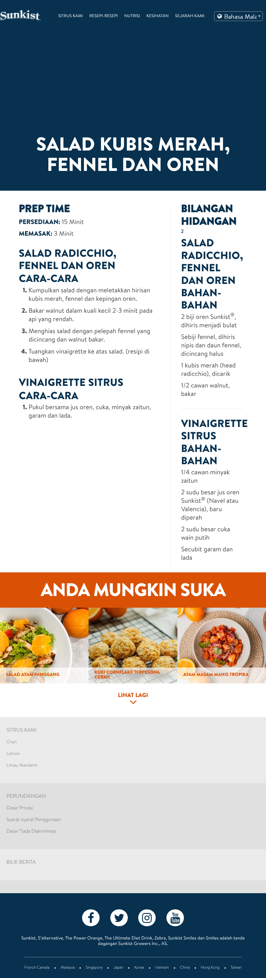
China (185, 968)
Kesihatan (158, 16)
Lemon (13, 754)
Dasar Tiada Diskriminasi (31, 831)
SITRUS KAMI (21, 730)
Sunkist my (20, 15)
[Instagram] (147, 917)
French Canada (37, 968)
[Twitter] (119, 917)
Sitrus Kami (70, 16)
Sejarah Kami (189, 16)
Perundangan (26, 796)
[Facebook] (91, 917)
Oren (11, 742)
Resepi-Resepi (103, 16)
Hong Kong (210, 968)
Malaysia (68, 968)
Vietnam (162, 968)
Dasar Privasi (19, 808)
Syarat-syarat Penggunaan (33, 819)
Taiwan (236, 968)
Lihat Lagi (133, 696)
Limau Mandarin (21, 765)
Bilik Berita (21, 862)
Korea (139, 968)
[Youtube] (175, 917)
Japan (118, 968)
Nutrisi (132, 16)
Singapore (94, 968)
